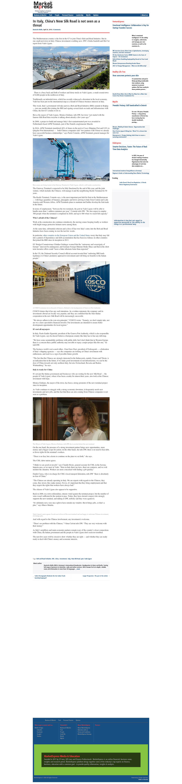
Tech (50, 15)
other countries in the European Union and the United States (66, 235)
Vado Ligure (88, 559)
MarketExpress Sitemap (84, 734)
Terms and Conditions (84, 732)
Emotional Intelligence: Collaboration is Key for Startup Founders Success (131, 26)
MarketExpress (38, 777)
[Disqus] (71, 615)
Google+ (39, 734)
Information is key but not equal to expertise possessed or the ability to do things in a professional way (129, 222)
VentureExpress (118, 21)
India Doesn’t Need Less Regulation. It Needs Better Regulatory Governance (132, 183)
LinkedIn (39, 730)
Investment (63, 559)
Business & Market (40, 15)
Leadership (79, 15)
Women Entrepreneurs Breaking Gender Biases (126, 63)
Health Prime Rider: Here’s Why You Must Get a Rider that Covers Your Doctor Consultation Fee (130, 95)
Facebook (39, 732)
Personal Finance (67, 15)
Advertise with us (83, 730)
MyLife (88, 15)
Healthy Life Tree (119, 71)
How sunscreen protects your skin (126, 75)
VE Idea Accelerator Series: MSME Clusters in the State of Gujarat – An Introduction (129, 56)
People (57, 15)
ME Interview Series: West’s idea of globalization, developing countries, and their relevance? (131, 51)
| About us (144, 15)
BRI (53, 559)
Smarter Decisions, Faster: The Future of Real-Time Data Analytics (130, 148)
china (57, 559)
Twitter (39, 736)
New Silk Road (75, 559)
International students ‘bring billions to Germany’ (127, 171)
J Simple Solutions (143, 777)
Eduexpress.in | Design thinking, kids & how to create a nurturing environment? (129, 136)
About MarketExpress (84, 728)
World (62, 736)
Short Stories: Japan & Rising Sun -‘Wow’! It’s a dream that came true (130, 132)
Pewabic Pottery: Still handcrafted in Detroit (130, 105)
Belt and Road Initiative (44, 559)
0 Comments (57, 29)
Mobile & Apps (39, 728)
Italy (69, 559)
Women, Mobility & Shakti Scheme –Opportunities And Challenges (129, 128)
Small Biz (62, 734)
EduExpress (117, 143)
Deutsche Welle (37, 29)
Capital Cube (101, 732)
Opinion (95, 15)
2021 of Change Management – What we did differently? (129, 66)
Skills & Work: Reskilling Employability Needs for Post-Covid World (130, 60)
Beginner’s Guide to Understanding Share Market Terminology (131, 173)
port (82, 559)
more (78, 569)
